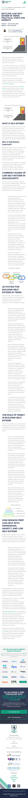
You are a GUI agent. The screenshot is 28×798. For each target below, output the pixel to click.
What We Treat (14, 777)
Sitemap (23, 791)
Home (2, 7)
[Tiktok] (18, 785)
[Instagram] (14, 785)
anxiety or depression (8, 84)
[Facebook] (9, 785)
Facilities (14, 776)
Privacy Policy (16, 791)
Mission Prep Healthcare (10, 611)
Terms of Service (7, 791)
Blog (6, 7)
